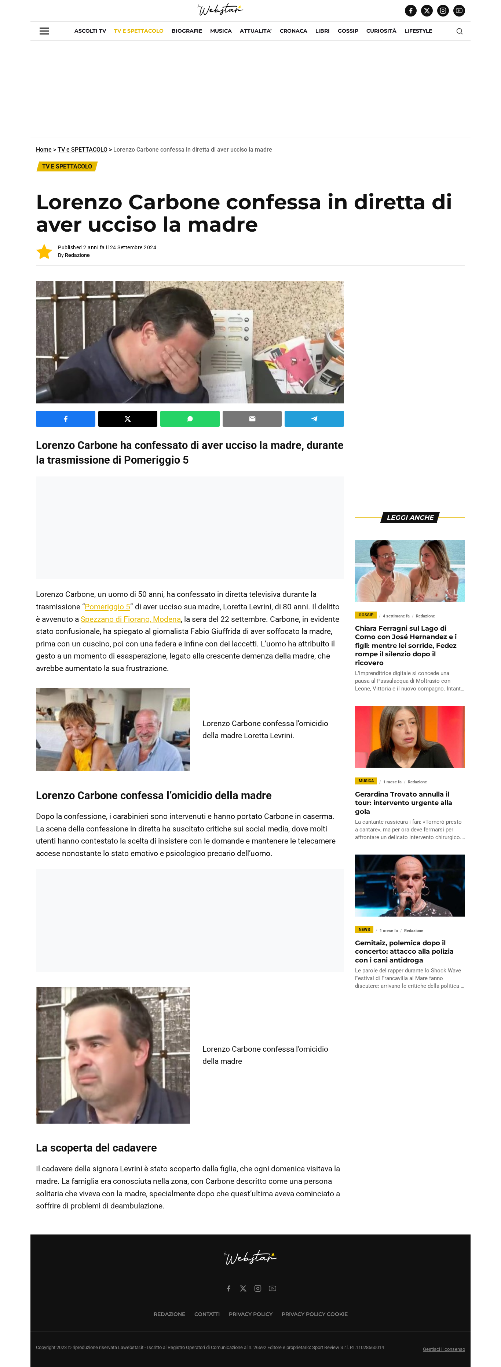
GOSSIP (348, 31)
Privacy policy (251, 1314)
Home (44, 149)
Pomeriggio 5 (107, 606)
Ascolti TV (90, 31)
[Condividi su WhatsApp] (190, 419)
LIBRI (322, 31)
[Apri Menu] (44, 31)
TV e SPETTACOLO (139, 31)
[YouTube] (459, 11)
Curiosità (381, 31)
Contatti (207, 1314)
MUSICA (221, 31)
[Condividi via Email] (252, 419)
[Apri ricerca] (459, 31)
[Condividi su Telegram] (314, 419)
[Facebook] (411, 11)
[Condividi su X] (128, 419)
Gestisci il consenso (444, 1349)
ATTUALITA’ (256, 31)
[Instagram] (443, 11)
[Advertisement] (250, 92)
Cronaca (293, 31)
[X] (427, 11)
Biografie (187, 31)
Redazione (77, 255)
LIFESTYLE (418, 31)
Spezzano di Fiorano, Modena (131, 619)
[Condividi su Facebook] (65, 419)
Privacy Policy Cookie (315, 1314)
